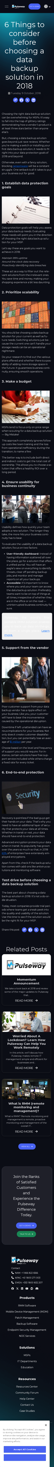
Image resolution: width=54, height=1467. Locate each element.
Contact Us (27, 1404)
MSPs (27, 1355)
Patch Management (27, 1317)
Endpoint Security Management (27, 1329)
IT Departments (27, 1361)
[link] (18, 6)
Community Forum (27, 1392)
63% (4, 853)
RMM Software (27, 1305)
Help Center (27, 1398)
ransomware (20, 166)
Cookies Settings (25, 1457)
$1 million (15, 741)
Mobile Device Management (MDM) (27, 1311)
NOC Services (27, 1336)
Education (27, 1367)
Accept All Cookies (25, 1449)
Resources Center (27, 1386)
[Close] (46, 1425)
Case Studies (27, 1410)
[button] (34, 6)
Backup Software (27, 1323)
